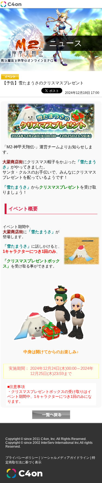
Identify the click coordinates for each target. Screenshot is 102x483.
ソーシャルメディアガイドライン (65, 458)
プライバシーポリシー (21, 458)
